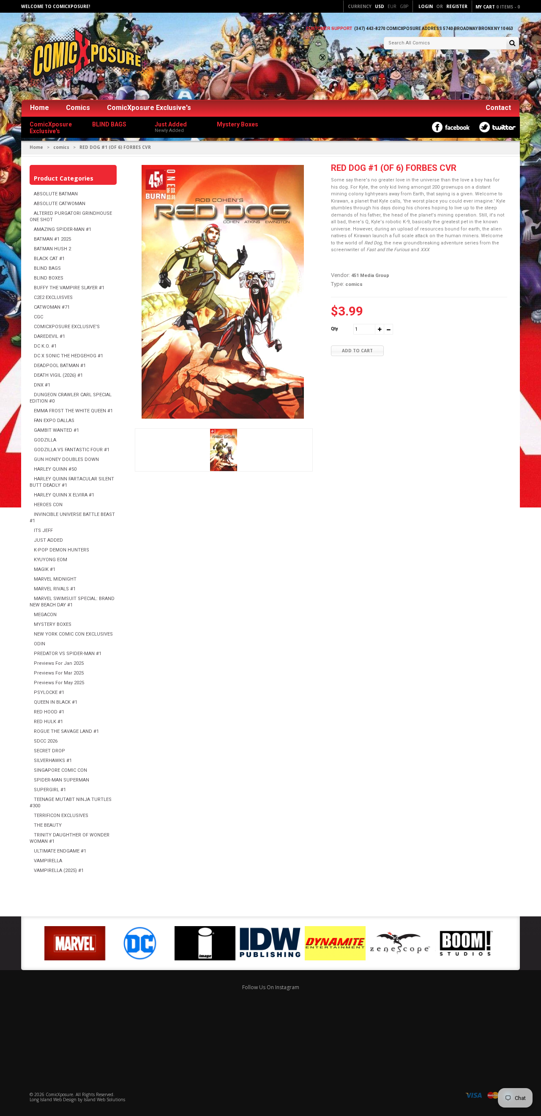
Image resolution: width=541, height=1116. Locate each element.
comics (61, 147)
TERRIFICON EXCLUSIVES (61, 815)
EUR (392, 6)
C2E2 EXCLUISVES (53, 297)
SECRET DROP (49, 751)
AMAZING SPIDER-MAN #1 (62, 229)
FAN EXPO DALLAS (54, 420)
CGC (38, 317)
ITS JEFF (43, 530)
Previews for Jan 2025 (59, 663)
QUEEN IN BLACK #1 (55, 702)
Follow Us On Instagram (270, 987)
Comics (78, 108)
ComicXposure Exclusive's (149, 108)
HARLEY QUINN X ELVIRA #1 (64, 495)
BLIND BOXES (48, 278)
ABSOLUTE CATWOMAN (59, 203)
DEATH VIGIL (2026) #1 (58, 375)
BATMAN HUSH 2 (52, 249)
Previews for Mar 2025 (59, 673)
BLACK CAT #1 (49, 258)
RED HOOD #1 (49, 712)
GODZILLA (45, 440)
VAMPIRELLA (48, 861)
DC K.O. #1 (45, 346)
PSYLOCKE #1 (49, 692)
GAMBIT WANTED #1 (56, 430)
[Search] (512, 43)
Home (39, 108)
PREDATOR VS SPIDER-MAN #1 (67, 653)
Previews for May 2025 (59, 683)
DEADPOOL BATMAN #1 (60, 365)
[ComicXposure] (84, 56)
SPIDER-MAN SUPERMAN (61, 780)
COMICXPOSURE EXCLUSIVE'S (67, 326)
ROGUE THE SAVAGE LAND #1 (66, 731)
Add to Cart (357, 351)
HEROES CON (48, 504)
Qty (334, 328)
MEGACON (45, 614)
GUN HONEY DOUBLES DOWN (66, 459)
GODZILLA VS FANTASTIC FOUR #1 (71, 449)
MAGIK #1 (44, 569)
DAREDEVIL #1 (49, 336)
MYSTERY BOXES (52, 624)
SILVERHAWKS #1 (53, 760)
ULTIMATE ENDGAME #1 (60, 851)
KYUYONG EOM (50, 559)
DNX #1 (42, 385)
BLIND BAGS (47, 268)
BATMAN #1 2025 (52, 239)
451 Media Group (370, 275)
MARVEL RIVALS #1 (55, 589)
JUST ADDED (48, 540)
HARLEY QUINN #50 (55, 469)
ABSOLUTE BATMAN (56, 194)
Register (456, 6)
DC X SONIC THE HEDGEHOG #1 (68, 356)
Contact (498, 108)
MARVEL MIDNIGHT (55, 579)
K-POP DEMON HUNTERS (61, 550)
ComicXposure (59, 1094)
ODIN (39, 644)
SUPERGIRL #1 (50, 789)
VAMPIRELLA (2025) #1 (59, 870)
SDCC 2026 (45, 741)
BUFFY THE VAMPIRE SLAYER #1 (69, 288)
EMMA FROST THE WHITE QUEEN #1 (73, 411)
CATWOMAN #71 (52, 307)
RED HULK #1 (48, 721)
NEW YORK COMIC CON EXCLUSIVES (73, 634)
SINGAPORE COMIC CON (60, 770)
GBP (404, 6)
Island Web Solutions (104, 1099)
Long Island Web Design (53, 1099)
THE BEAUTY (48, 825)
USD (379, 6)
